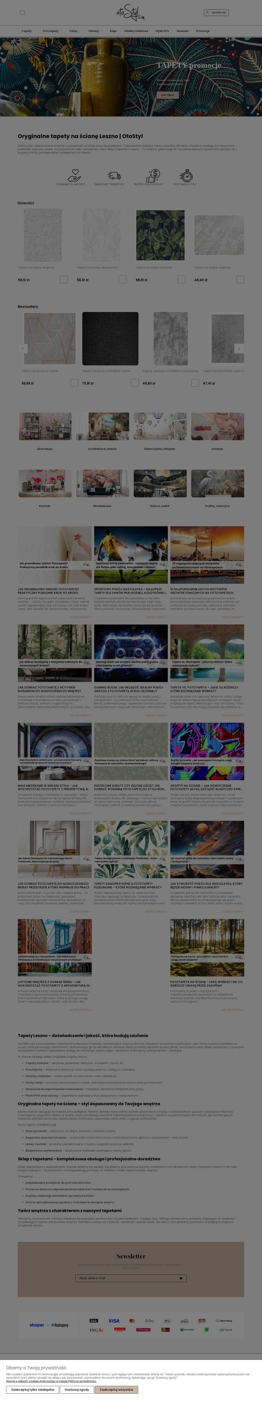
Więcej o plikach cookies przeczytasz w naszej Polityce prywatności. (51, 1381)
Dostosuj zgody (77, 1389)
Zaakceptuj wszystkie (116, 1389)
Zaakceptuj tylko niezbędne (32, 1389)
